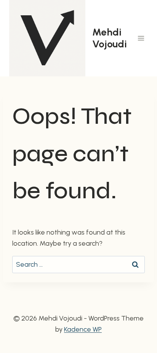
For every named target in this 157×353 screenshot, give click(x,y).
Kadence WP (83, 329)
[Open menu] (141, 38)
